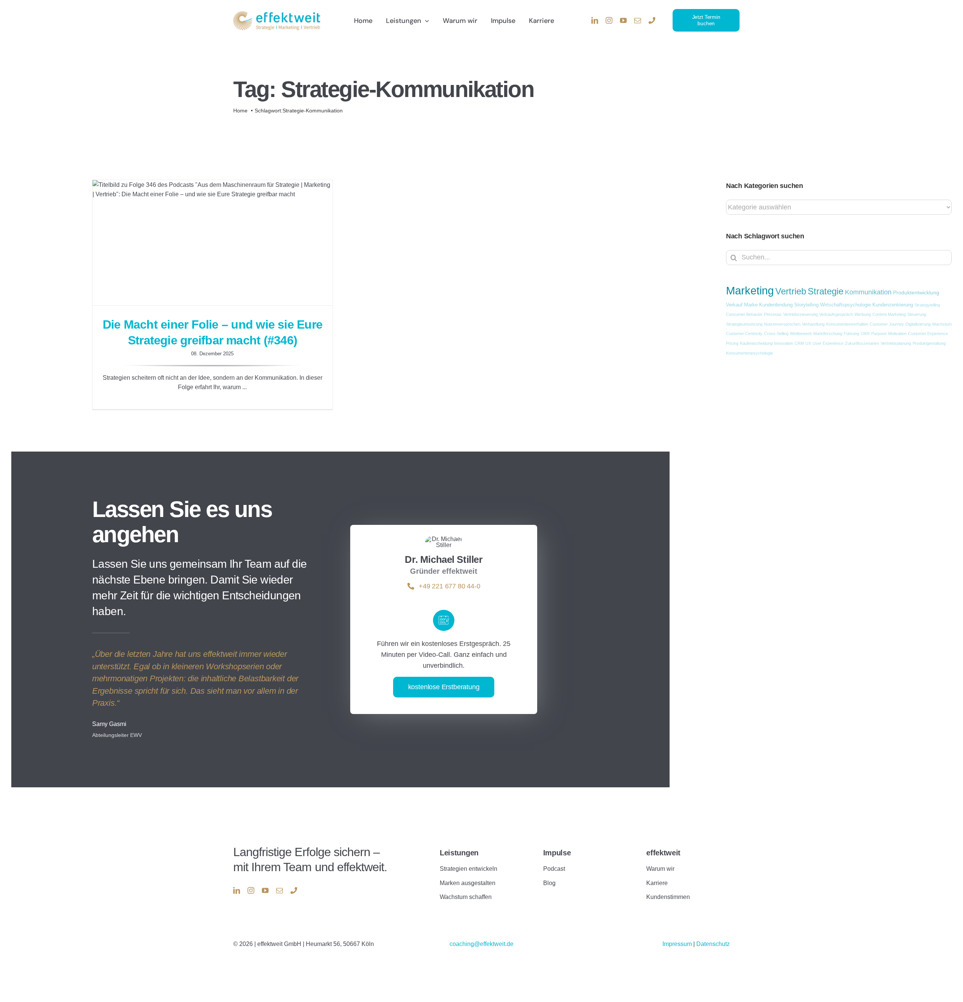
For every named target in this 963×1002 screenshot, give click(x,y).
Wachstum (942, 324)
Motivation (897, 333)
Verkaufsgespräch (836, 314)
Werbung (862, 314)
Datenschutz (713, 944)
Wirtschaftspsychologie (845, 305)
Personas (773, 314)
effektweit (663, 853)
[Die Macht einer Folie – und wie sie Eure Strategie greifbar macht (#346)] (213, 242)
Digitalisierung (918, 324)
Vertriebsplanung (896, 343)
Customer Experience (928, 333)
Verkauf (734, 305)
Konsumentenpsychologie (749, 353)
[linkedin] (594, 20)
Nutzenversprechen (782, 324)
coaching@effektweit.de (481, 944)
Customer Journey (887, 324)
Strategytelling (927, 305)
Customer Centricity (744, 333)
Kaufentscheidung (756, 343)
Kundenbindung (776, 305)
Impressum (677, 944)
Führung (851, 333)
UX (808, 343)
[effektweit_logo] (276, 14)
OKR (865, 333)
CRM (799, 343)
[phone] (652, 20)
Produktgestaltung (929, 343)
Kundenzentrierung (892, 305)
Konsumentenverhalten (847, 324)
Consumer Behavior (744, 314)
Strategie (825, 291)
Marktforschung (827, 333)
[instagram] (609, 20)
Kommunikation (868, 292)
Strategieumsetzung (744, 324)
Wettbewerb (801, 333)
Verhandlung (813, 324)
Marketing (750, 290)
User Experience (828, 343)
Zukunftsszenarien (862, 343)
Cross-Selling (776, 333)
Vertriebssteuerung (800, 314)
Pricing (732, 343)
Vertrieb (790, 291)
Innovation (783, 343)
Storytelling (806, 305)
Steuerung (916, 314)
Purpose (879, 333)
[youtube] (623, 20)
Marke (751, 305)
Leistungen (459, 853)
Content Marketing (889, 314)
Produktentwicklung (916, 293)
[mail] (637, 20)
